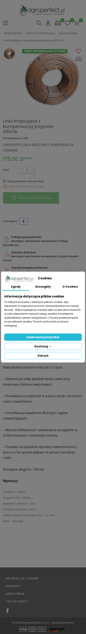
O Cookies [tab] (70, 287)
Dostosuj (41, 346)
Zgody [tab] (16, 287)
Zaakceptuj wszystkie (43, 337)
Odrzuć (43, 356)
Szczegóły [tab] (43, 287)
